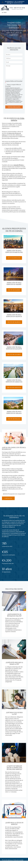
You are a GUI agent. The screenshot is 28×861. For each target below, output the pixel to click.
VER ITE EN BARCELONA (14, 258)
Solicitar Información (14, 107)
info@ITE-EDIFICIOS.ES (15, 3)
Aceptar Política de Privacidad (13, 81)
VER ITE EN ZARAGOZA (14, 387)
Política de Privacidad (13, 102)
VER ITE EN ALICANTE (14, 354)
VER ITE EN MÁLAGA (14, 419)
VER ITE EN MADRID (14, 290)
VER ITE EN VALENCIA (14, 322)
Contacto (8, 498)
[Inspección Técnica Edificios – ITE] (13, 8)
